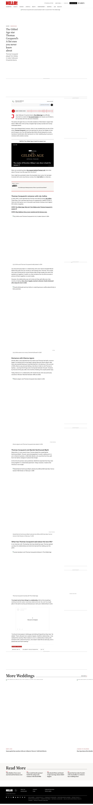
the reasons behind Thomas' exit (36, 170)
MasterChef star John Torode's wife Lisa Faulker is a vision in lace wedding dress (76, 774)
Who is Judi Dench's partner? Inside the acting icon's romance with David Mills (35, 774)
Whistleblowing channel (64, 797)
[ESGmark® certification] (15, 790)
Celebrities (8, 6)
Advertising (24, 791)
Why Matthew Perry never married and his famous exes (31, 212)
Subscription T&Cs (49, 789)
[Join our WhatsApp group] (24, 797)
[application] (32, 155)
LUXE (55, 6)
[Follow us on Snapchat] (17, 797)
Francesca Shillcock (19, 100)
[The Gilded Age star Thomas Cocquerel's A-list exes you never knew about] (81, 3)
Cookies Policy (39, 797)
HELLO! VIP (59, 6)
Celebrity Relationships (30, 649)
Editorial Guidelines (57, 798)
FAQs (34, 791)
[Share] (52, 105)
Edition (58, 3)
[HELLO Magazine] (11, 3)
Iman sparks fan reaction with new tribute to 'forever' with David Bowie (26, 751)
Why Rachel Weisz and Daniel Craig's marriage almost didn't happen (55, 774)
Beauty (33, 6)
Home (7, 26)
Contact (35, 789)
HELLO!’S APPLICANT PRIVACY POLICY (72, 798)
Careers (30, 800)
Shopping (49, 6)
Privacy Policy (76, 797)
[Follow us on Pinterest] (20, 797)
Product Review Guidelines (41, 800)
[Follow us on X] (11, 797)
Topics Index (48, 791)
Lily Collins (48, 198)
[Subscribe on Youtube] (15, 797)
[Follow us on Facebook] (8, 797)
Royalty (15, 6)
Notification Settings (33, 798)
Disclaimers (31, 797)
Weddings (14, 26)
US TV (42, 649)
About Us (23, 789)
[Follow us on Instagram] (6, 797)
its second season (34, 117)
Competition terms (45, 798)
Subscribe (73, 3)
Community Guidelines (50, 797)
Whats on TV (16, 649)
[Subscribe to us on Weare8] (22, 797)
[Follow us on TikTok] (13, 797)
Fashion (21, 6)
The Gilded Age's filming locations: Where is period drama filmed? (32, 187)
